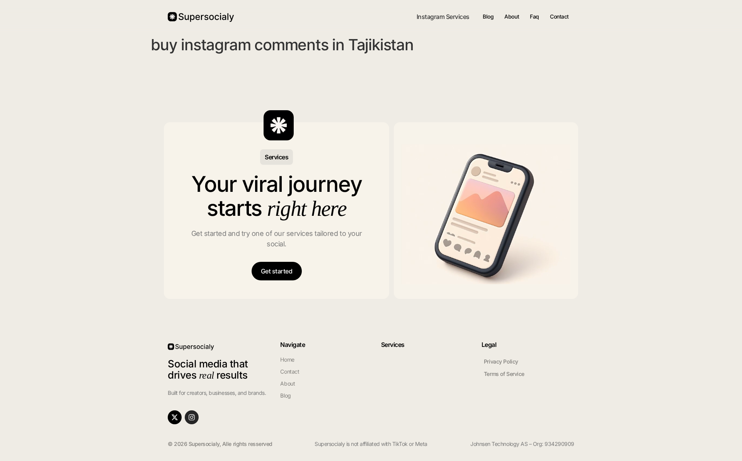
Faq (534, 16)
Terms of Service (504, 374)
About (511, 16)
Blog (488, 16)
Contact (559, 16)
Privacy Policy (501, 361)
